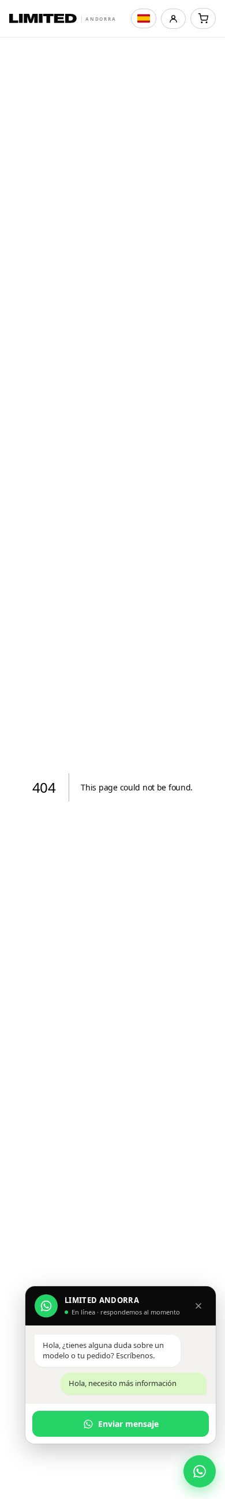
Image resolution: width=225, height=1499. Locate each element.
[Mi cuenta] (173, 19)
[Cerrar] (198, 1306)
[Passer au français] (143, 18)
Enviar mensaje (128, 1423)
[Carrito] (203, 18)
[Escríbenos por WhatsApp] (199, 1471)
